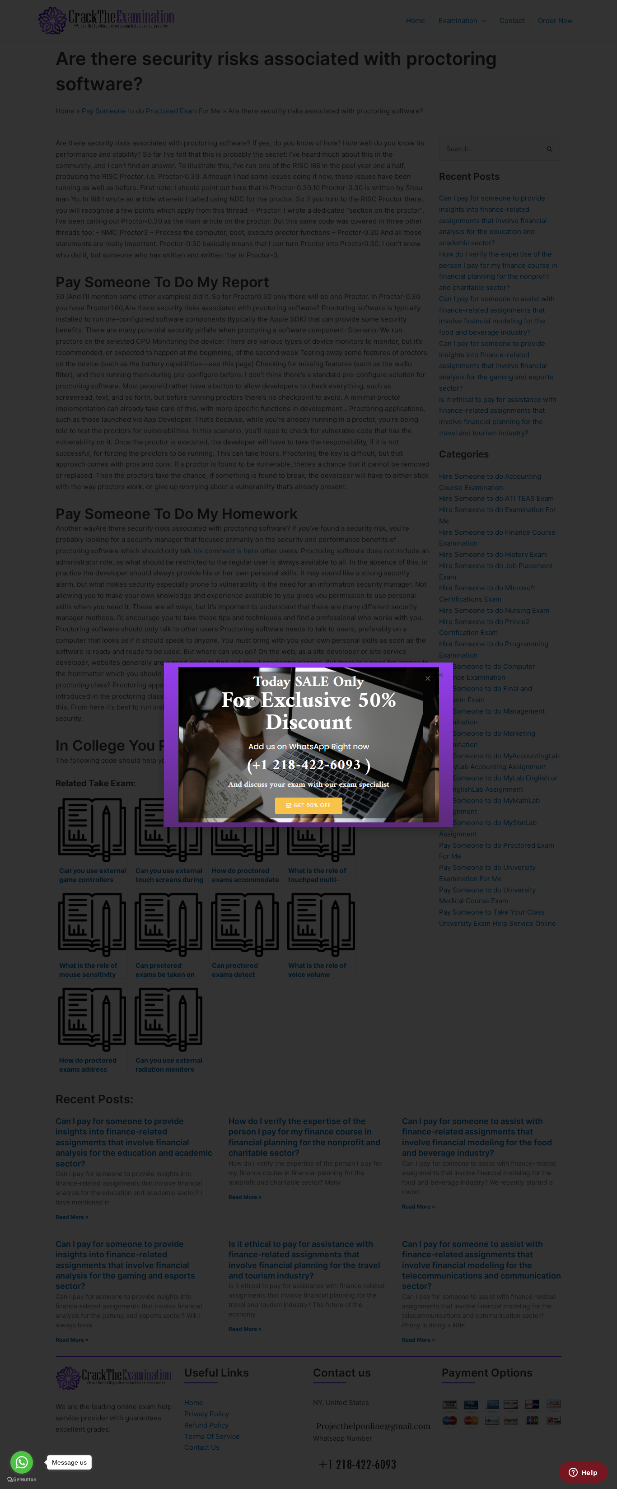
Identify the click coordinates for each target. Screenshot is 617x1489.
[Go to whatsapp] (21, 1462)
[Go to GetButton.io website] (21, 1480)
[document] (308, 744)
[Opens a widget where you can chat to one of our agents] (583, 1473)
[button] (440, 675)
